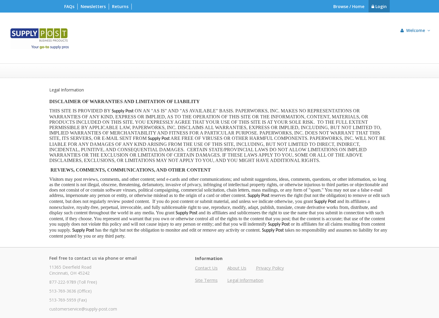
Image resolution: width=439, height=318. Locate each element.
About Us (236, 268)
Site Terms (206, 280)
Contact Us (206, 268)
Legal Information (245, 280)
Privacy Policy (270, 268)
